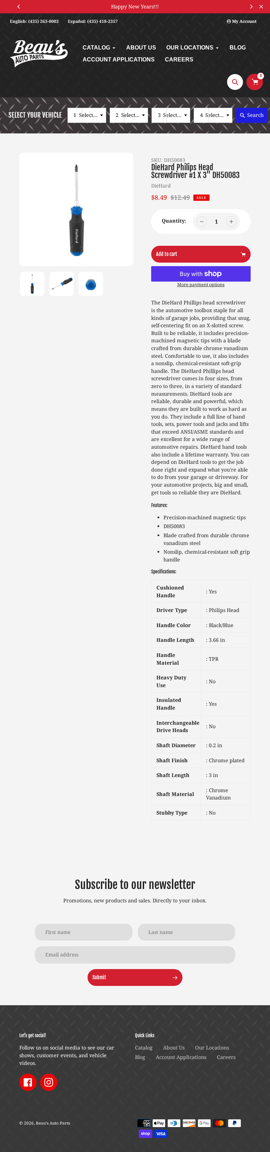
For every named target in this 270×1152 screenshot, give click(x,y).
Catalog (144, 1047)
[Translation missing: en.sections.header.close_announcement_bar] (261, 6)
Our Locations (212, 1047)
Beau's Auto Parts (53, 1123)
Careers (226, 1057)
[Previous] (18, 6)
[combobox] (87, 115)
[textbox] (90, 115)
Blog (140, 1057)
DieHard (161, 185)
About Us (174, 1047)
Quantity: (174, 220)
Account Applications (181, 1057)
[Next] (251, 6)
